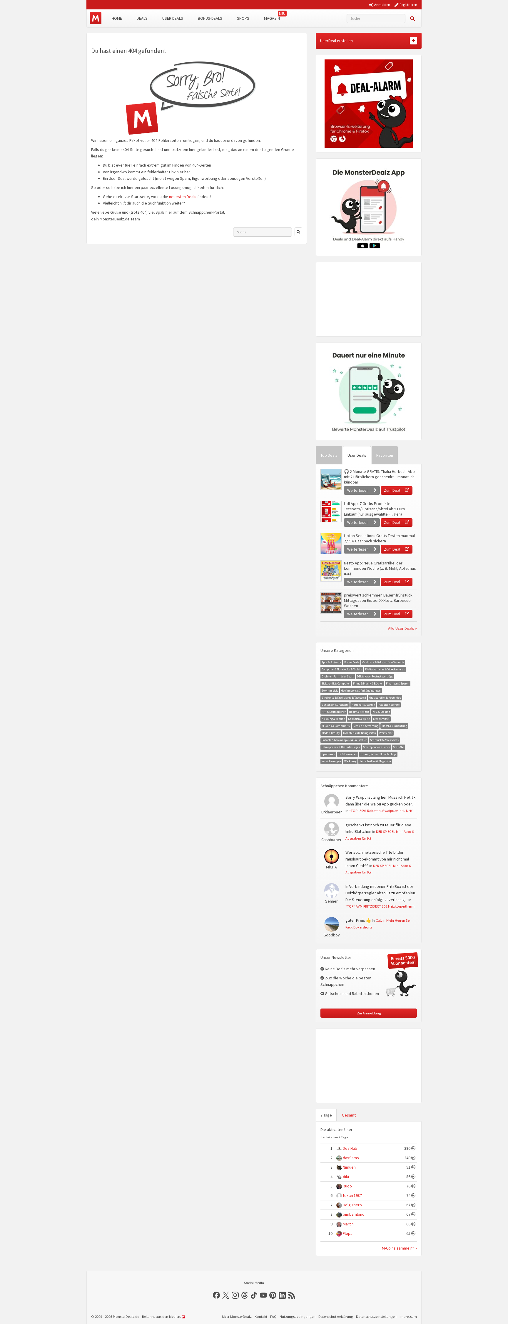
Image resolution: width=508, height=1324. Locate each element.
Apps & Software (331, 662)
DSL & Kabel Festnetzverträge (375, 676)
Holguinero (352, 1204)
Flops (347, 1233)
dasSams (351, 1157)
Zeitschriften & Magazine (375, 761)
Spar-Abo (398, 747)
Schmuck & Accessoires (384, 740)
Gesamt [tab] (349, 1115)
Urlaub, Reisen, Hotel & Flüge (378, 754)
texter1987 (352, 1195)
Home (117, 18)
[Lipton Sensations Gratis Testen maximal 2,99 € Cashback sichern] (330, 543)
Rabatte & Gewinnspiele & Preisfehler (344, 740)
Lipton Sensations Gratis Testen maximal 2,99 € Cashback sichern (379, 538)
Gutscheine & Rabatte (335, 705)
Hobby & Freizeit (359, 712)
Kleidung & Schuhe (333, 719)
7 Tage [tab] (326, 1115)
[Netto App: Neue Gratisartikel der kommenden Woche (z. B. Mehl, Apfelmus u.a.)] (330, 571)
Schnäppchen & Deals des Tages (341, 747)
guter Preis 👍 (358, 920)
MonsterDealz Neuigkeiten (359, 733)
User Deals (172, 18)
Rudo (347, 1186)
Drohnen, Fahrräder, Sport (338, 676)
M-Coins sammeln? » (399, 1248)
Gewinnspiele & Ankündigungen (361, 690)
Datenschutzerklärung (335, 1316)
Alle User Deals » (402, 628)
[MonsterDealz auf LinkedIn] (282, 1295)
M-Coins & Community (336, 726)
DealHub (350, 1148)
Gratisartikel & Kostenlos (385, 698)
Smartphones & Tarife (376, 747)
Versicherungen (331, 761)
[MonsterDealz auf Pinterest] (273, 1295)
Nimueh (349, 1167)
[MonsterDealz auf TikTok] (254, 1295)
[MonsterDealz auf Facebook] (216, 1295)
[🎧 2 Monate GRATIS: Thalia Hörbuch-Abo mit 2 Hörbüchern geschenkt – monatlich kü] (330, 479)
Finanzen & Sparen (397, 683)
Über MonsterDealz (237, 1316)
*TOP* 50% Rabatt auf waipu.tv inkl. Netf (380, 810)
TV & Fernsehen (347, 754)
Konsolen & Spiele (359, 719)
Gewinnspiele (330, 690)
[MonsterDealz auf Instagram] (235, 1295)
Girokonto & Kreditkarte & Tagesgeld (344, 698)
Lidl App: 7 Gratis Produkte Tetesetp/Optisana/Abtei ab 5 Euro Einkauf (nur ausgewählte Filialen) (374, 509)
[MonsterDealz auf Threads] (244, 1295)
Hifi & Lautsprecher (334, 712)
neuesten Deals (182, 196)
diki (346, 1176)
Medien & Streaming (365, 726)
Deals (142, 18)
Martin (348, 1224)
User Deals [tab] (356, 455)
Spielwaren (328, 754)
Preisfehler (385, 733)
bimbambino (354, 1214)
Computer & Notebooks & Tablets (342, 669)
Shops (243, 18)
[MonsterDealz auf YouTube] (263, 1295)
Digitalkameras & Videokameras (385, 669)
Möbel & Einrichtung (394, 726)
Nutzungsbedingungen (297, 1316)
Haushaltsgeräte (389, 705)
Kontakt (261, 1316)
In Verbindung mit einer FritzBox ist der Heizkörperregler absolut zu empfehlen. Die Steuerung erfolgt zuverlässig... (380, 893)
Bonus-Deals (210, 18)
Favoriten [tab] (384, 455)
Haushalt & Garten (363, 705)
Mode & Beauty (331, 733)
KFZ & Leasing (381, 712)
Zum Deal (392, 490)
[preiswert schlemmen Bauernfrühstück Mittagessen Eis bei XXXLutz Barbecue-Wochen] (330, 603)
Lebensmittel (381, 719)
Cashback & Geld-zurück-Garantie (383, 662)
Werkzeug (350, 761)
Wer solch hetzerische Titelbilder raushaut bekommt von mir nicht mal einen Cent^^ (377, 859)
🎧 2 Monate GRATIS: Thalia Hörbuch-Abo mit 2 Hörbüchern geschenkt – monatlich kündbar (379, 477)
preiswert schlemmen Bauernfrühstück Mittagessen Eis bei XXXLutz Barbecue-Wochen (378, 600)
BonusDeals (351, 662)
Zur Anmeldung (369, 1013)
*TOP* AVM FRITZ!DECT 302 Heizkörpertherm (380, 906)
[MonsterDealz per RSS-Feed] (291, 1295)
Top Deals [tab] (328, 455)
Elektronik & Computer (336, 683)
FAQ (273, 1316)
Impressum (408, 1316)
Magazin (272, 18)
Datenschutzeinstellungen (376, 1316)
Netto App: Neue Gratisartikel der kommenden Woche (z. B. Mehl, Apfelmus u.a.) (380, 568)
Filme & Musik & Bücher (368, 683)
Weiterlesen (358, 490)
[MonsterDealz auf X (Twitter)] (225, 1295)
